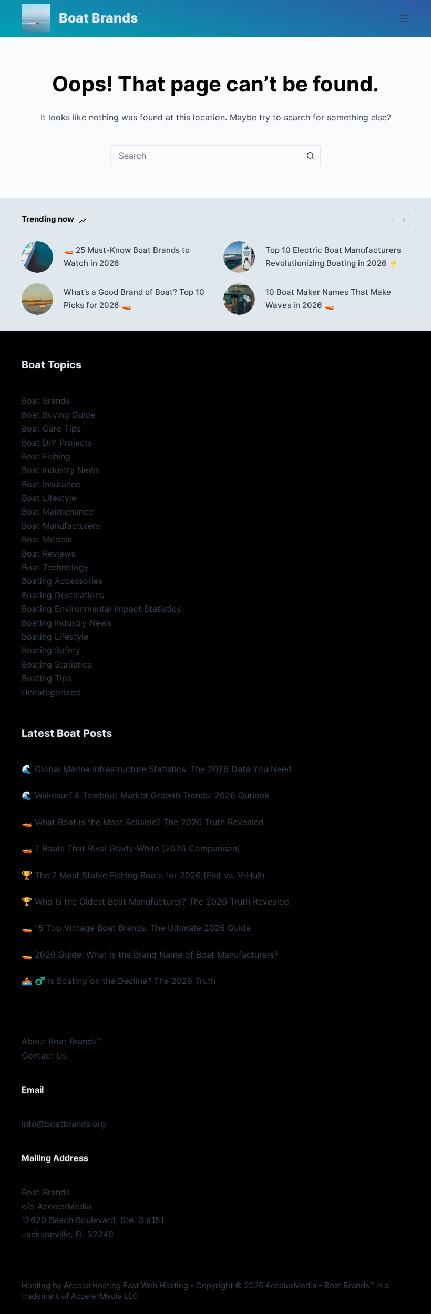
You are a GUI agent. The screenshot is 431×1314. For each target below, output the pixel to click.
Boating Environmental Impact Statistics (101, 608)
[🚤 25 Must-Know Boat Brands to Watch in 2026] (37, 257)
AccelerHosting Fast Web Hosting (126, 1285)
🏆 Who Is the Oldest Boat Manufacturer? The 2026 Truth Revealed (155, 901)
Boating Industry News (66, 623)
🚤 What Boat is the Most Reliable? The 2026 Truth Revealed (143, 822)
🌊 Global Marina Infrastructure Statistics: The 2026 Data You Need (157, 769)
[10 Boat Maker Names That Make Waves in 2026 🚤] (239, 299)
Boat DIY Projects (57, 442)
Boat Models (46, 539)
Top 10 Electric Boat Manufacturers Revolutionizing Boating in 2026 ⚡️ (333, 256)
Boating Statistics (56, 664)
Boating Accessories (62, 581)
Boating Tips (46, 678)
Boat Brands (98, 18)
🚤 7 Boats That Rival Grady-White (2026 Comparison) (131, 848)
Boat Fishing (46, 456)
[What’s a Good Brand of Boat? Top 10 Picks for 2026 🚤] (37, 299)
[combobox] (205, 155)
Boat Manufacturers (61, 525)
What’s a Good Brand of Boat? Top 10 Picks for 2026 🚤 (134, 298)
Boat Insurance (51, 484)
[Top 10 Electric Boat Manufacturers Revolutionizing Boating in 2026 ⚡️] (239, 257)
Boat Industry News (60, 470)
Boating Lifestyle (55, 636)
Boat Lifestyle (49, 497)
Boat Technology (55, 567)
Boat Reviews (48, 553)
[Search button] (310, 156)
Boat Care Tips (51, 428)
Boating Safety (51, 650)
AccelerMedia (290, 1285)
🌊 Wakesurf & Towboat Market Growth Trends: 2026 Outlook (146, 795)
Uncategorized (51, 692)
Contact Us (44, 1055)
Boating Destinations (63, 595)
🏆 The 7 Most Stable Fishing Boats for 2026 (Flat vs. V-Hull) (143, 875)
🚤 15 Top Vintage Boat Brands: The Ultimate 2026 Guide (136, 927)
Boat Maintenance (57, 511)
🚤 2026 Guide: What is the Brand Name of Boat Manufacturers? (150, 954)
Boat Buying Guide (58, 414)
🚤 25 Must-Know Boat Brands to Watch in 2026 (127, 256)
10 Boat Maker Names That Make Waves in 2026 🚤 (328, 298)
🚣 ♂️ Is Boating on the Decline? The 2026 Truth (119, 981)
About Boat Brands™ (62, 1041)
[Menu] (404, 18)
